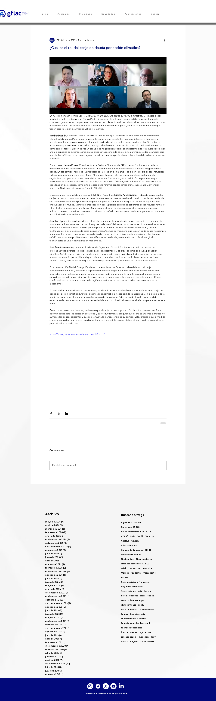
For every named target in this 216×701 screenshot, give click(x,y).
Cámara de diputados (132, 527)
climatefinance (128, 582)
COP (148, 509)
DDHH (148, 527)
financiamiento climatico (133, 596)
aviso (108, 671)
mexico (124, 619)
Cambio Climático (145, 514)
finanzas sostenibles (131, 605)
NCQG (133, 546)
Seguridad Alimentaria (132, 564)
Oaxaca (125, 550)
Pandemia (136, 550)
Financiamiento (144, 536)
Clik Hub (125, 518)
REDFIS (124, 555)
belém (124, 573)
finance (124, 591)
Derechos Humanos (131, 532)
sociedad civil (147, 619)
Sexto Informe (128, 568)
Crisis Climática (129, 523)
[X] (106, 664)
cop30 (141, 582)
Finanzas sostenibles (132, 541)
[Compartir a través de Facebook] (50, 413)
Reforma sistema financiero (135, 559)
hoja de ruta (145, 610)
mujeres (134, 619)
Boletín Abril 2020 (130, 504)
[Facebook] (98, 664)
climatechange (136, 578)
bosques (133, 573)
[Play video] (108, 365)
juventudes (143, 614)
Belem (137, 500)
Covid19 (135, 518)
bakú (140, 568)
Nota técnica (145, 546)
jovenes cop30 (128, 614)
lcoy (153, 614)
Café (132, 514)
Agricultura (127, 500)
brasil (142, 573)
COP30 (124, 514)
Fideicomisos (127, 536)
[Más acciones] (165, 40)
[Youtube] (113, 664)
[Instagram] (90, 664)
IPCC (147, 541)
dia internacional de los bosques (137, 587)
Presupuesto (149, 550)
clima (124, 578)
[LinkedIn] (121, 664)
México (124, 546)
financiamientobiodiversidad (135, 600)
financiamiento (137, 591)
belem (147, 568)
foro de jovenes (129, 610)
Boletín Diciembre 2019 (132, 509)
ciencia (150, 573)
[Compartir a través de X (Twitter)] (58, 413)
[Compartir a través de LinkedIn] (66, 413)
